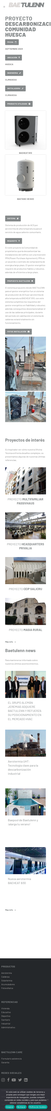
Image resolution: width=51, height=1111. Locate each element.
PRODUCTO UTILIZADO (17, 104)
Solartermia (6, 980)
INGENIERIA (12, 73)
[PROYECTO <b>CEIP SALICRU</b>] (25, 570)
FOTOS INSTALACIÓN (16, 331)
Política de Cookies (37, 1107)
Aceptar (9, 1107)
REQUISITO (12, 241)
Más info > (10, 641)
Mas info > (10, 910)
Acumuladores (8, 984)
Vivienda (5, 1008)
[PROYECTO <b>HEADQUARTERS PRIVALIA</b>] (25, 525)
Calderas (5, 977)
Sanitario (5, 1020)
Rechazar (21, 1107)
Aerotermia (6, 973)
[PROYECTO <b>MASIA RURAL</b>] (25, 611)
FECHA (10, 42)
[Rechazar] (47, 1099)
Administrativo (8, 1027)
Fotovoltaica (7, 988)
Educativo (6, 1012)
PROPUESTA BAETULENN (18, 281)
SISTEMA (11, 218)
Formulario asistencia (11, 1058)
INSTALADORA (13, 88)
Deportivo (5, 1016)
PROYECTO (25, 589)
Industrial (5, 1023)
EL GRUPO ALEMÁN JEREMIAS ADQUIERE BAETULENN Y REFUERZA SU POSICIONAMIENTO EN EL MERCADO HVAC (24, 711)
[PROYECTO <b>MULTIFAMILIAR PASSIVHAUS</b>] (25, 480)
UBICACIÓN (12, 57)
